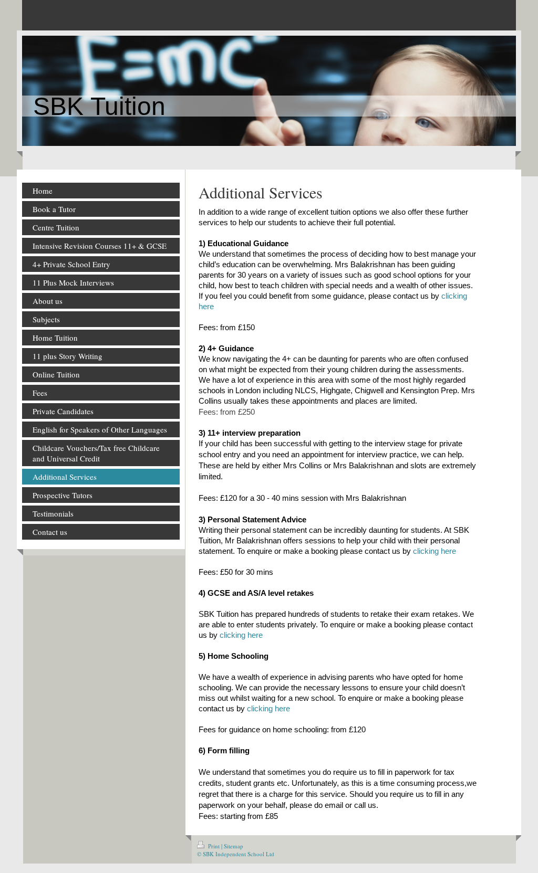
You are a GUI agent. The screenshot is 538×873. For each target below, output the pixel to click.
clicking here (434, 550)
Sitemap (233, 846)
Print (213, 846)
